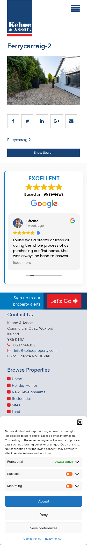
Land (16, 411)
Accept (43, 501)
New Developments (28, 392)
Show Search (43, 153)
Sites (16, 405)
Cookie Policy (32, 539)
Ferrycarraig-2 (19, 139)
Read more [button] (22, 263)
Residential (21, 398)
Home (17, 379)
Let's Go (61, 301)
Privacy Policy (52, 539)
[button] (79, 422)
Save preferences (43, 528)
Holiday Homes (24, 385)
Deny (43, 514)
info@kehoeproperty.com (35, 350)
